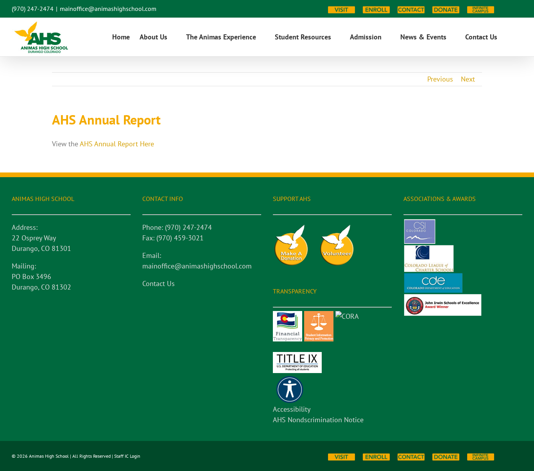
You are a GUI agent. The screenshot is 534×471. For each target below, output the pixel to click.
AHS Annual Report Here (117, 143)
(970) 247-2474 (33, 8)
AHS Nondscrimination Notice (318, 419)
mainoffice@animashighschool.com (108, 8)
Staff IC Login (127, 456)
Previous (440, 79)
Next (468, 79)
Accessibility (291, 409)
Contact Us (158, 283)
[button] (509, 37)
